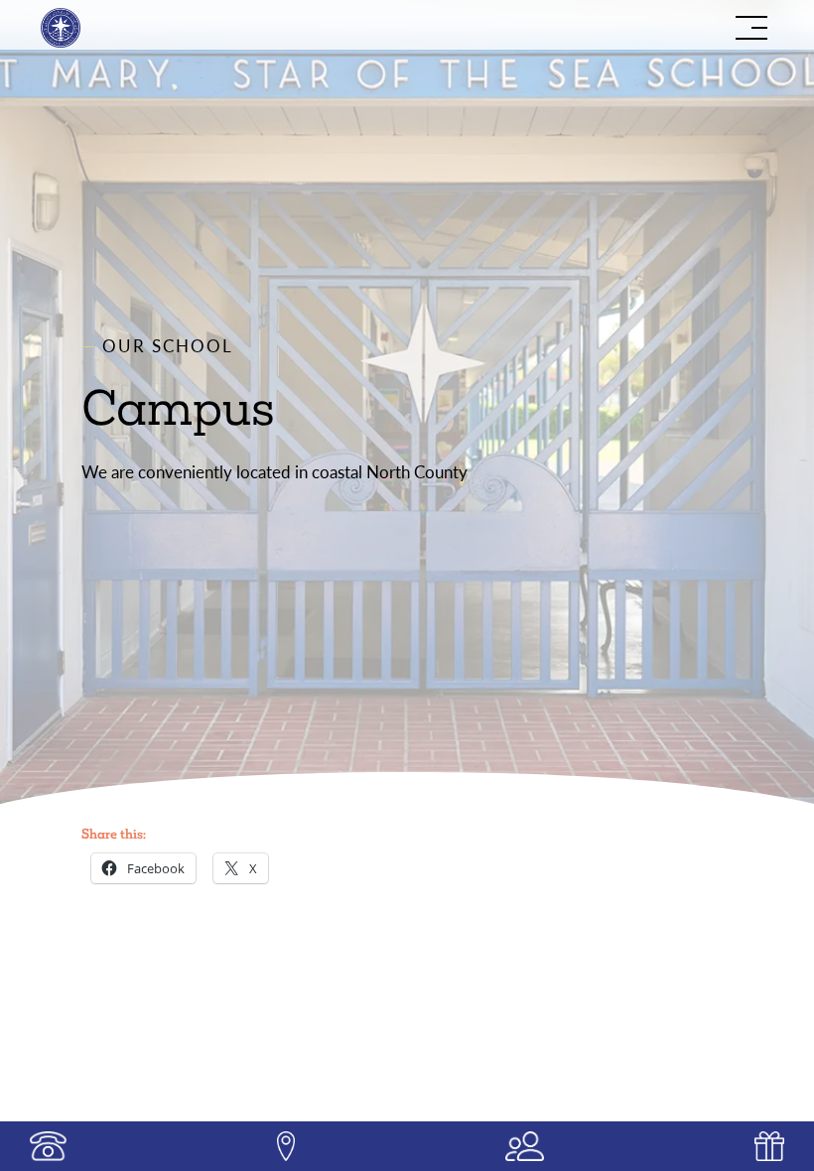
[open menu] (751, 27)
